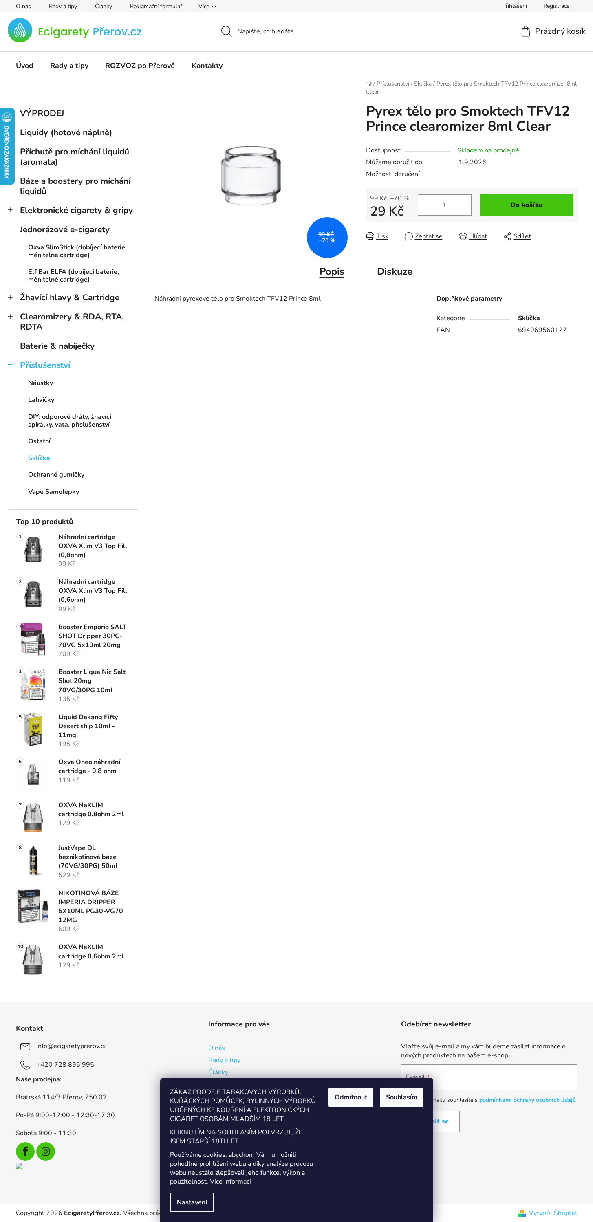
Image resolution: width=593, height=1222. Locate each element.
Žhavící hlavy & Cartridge (69, 297)
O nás (23, 6)
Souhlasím (401, 1097)
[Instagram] (45, 1151)
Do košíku (526, 204)
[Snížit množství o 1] (424, 205)
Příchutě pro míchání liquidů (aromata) (74, 156)
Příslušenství (45, 365)
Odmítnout (351, 1097)
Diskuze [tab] (394, 271)
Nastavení (192, 1202)
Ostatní (39, 441)
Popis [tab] (332, 271)
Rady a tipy (63, 6)
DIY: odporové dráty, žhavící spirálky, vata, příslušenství (69, 420)
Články (103, 6)
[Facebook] (25, 1151)
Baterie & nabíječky (57, 346)
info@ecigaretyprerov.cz (71, 1045)
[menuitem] (25, 65)
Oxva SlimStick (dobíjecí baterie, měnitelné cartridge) (77, 251)
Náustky (40, 383)
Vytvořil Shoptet (553, 1213)
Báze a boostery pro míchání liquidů (75, 186)
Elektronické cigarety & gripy (76, 210)
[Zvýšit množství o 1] (465, 205)
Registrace (556, 6)
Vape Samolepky (53, 491)
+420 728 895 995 (65, 1064)
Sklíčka (39, 458)
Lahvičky (41, 399)
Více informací (230, 1181)
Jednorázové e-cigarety (65, 229)
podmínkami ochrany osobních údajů (527, 1100)
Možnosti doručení (393, 174)
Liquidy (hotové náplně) (66, 132)
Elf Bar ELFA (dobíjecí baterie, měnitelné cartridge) (73, 275)
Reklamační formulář (156, 6)
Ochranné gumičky (56, 474)
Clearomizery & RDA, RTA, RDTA (72, 321)
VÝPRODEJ (42, 113)
